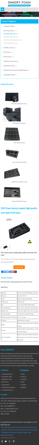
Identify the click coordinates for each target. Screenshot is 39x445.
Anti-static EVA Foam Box (19, 162)
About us (24, 376)
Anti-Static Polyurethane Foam (13, 40)
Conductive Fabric (10, 66)
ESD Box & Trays (10, 47)
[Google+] (9, 441)
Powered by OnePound (8, 437)
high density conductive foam (19, 182)
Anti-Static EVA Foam (23, 14)
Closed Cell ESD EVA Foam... (19, 201)
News (23, 382)
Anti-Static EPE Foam (11, 43)
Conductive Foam (10, 26)
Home (3, 14)
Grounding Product (10, 75)
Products (24, 379)
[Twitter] (5, 441)
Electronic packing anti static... (19, 103)
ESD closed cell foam (19, 142)
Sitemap (23, 387)
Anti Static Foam (11, 14)
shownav (2, 9)
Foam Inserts (9, 56)
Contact (23, 384)
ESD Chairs (8, 52)
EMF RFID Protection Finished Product (17, 70)
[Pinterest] (13, 441)
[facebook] (2, 441)
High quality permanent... (19, 123)
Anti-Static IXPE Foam (11, 37)
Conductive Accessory (11, 61)
